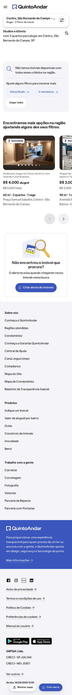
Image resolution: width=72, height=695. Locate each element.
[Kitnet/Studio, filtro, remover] (28, 92)
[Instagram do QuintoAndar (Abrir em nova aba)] (16, 580)
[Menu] (5, 7)
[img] (29, 153)
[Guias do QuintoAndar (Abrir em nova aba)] (24, 580)
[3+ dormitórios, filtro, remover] (57, 92)
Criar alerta (53, 687)
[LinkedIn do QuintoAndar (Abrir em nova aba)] (31, 580)
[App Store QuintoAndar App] (41, 641)
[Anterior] (49, 219)
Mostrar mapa (25, 687)
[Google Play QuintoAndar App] (18, 641)
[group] (29, 172)
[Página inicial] (30, 7)
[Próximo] (63, 219)
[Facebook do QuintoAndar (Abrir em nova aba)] (8, 580)
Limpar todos (16, 103)
